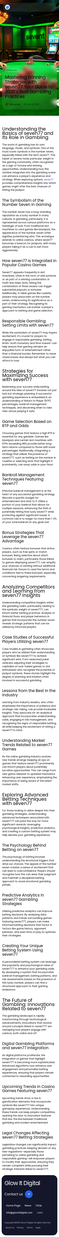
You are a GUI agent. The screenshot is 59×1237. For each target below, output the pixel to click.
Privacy (20, 1227)
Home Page (13, 1205)
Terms (29, 1227)
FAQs (39, 1205)
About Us (10, 1227)
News (28, 1205)
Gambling (12, 70)
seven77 (48, 179)
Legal (37, 1227)
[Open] (50, 7)
